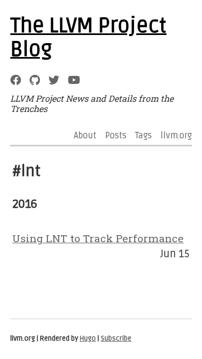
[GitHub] (35, 80)
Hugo (88, 338)
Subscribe (116, 338)
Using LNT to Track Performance (98, 238)
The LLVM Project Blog (88, 37)
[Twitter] (53, 80)
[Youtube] (74, 80)
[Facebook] (15, 80)
